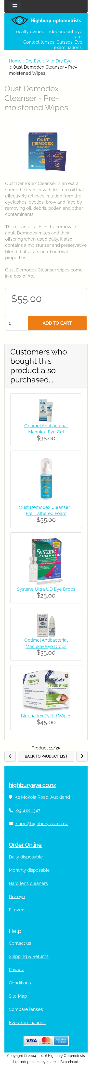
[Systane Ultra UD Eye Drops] (46, 561)
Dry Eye (34, 60)
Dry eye (17, 896)
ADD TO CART (57, 323)
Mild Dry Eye (59, 60)
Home (15, 60)
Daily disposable (26, 856)
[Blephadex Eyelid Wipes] (46, 690)
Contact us (20, 943)
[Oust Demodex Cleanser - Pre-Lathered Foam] (46, 479)
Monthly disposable (29, 870)
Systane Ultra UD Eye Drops (46, 589)
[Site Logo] (46, 20)
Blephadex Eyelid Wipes (46, 715)
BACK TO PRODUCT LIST (46, 756)
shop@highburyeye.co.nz (41, 823)
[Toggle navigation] (15, 6)
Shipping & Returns (29, 956)
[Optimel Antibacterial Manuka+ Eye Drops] (46, 624)
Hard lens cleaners (28, 883)
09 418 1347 (27, 810)
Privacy (16, 969)
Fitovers (17, 909)
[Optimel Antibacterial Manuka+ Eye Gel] (46, 409)
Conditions (20, 982)
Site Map (18, 996)
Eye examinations (27, 1022)
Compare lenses (26, 1009)
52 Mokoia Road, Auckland (42, 797)
